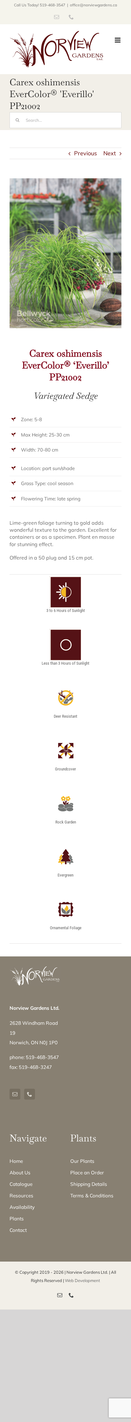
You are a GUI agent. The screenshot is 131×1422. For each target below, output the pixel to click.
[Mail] (15, 1094)
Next (109, 153)
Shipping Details (88, 1184)
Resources (21, 1196)
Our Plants (82, 1161)
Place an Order (87, 1173)
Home (16, 1161)
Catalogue (21, 1184)
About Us (20, 1173)
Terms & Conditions (92, 1196)
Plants (17, 1219)
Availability (22, 1207)
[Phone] (29, 1094)
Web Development (82, 1280)
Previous (85, 153)
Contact (18, 1230)
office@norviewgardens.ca (93, 5)
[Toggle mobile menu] (118, 40)
